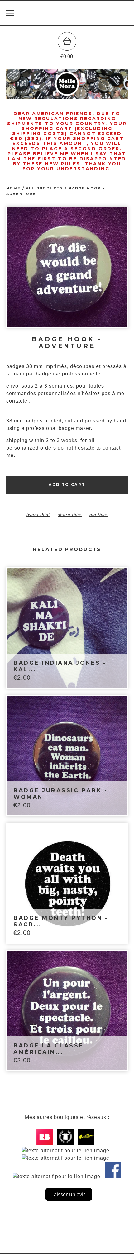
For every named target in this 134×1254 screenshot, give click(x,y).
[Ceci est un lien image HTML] (46, 1143)
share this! (70, 514)
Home (13, 188)
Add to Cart (67, 484)
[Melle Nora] (67, 13)
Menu (10, 13)
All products (44, 188)
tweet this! (38, 514)
